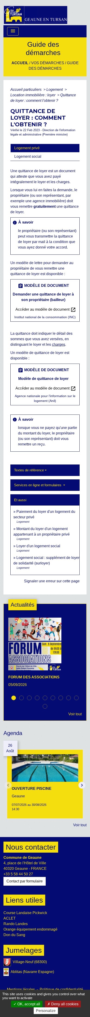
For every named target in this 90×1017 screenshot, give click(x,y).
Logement (55, 89)
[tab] (45, 148)
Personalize (46, 1011)
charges (58, 344)
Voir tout (75, 714)
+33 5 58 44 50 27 (18, 874)
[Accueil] (35, 13)
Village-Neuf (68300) (30, 962)
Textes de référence (29, 470)
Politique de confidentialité (61, 989)
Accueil (20, 63)
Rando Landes (15, 924)
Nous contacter (31, 847)
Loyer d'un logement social (38, 546)
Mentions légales (21, 989)
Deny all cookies (64, 1004)
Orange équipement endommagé (30, 929)
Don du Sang (14, 935)
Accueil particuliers (26, 89)
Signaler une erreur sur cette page (52, 581)
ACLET (9, 918)
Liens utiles (24, 900)
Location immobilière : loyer (33, 95)
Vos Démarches (47, 63)
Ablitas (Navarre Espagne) (32, 971)
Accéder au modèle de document (45, 309)
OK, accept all (28, 1004)
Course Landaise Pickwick (25, 913)
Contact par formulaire (24, 881)
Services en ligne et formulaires (38, 485)
